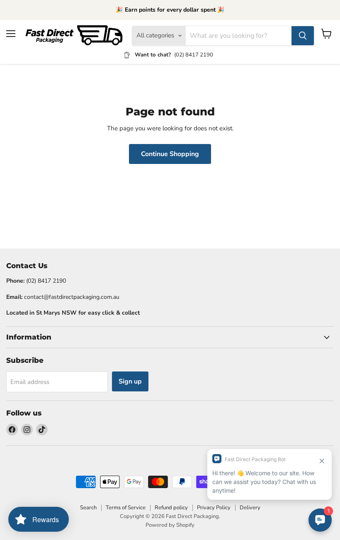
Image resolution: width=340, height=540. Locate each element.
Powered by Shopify (170, 525)
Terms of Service (126, 507)
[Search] (302, 35)
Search (88, 507)
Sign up (130, 381)
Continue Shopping (170, 154)
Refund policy (171, 507)
